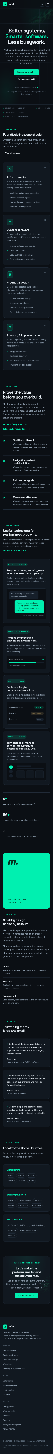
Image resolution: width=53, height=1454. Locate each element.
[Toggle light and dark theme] (42, 4)
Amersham (38, 1200)
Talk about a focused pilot (15, 429)
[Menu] (47, 4)
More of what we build (13, 550)
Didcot (31, 1181)
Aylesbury (12, 1200)
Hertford (11, 1235)
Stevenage (12, 1230)
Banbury (21, 1175)
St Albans (12, 1225)
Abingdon (11, 1181)
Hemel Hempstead (37, 1225)
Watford (23, 1225)
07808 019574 (9, 1429)
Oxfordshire (13, 1169)
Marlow (11, 1205)
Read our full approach (13, 424)
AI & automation (9, 1351)
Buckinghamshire (16, 1194)
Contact (6, 1420)
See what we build (26, 79)
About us (6, 1416)
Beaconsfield (23, 1205)
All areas (6, 1394)
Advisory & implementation (14, 1369)
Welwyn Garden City (28, 1230)
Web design (8, 1364)
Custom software (10, 1355)
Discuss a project (25, 72)
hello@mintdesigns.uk (12, 1425)
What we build (9, 1411)
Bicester (31, 1175)
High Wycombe (25, 1200)
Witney (22, 1181)
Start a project (25, 1295)
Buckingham (36, 1205)
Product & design (10, 1360)
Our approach (8, 1407)
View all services (12, 153)
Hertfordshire (14, 1219)
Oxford (11, 1175)
